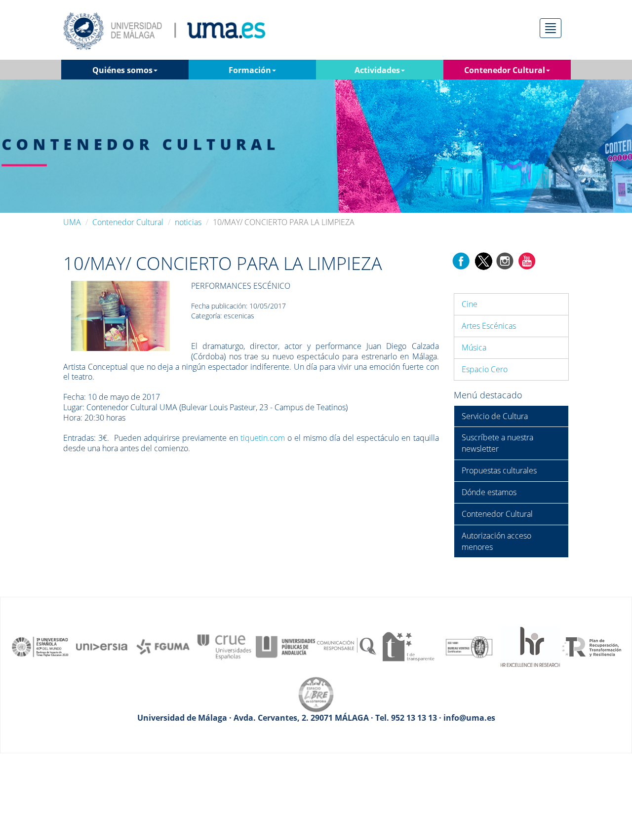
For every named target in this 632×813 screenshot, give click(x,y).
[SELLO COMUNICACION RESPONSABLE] (346, 646)
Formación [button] (250, 70)
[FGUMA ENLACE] (163, 646)
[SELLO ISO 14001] (469, 646)
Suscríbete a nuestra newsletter (497, 443)
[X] (483, 260)
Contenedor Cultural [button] (504, 70)
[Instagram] (505, 260)
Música (474, 347)
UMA (72, 222)
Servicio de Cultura (495, 416)
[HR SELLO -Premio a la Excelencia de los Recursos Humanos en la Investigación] (530, 646)
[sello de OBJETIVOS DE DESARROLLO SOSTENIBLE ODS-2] (40, 646)
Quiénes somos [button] (122, 70)
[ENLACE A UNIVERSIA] (101, 646)
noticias (188, 222)
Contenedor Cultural (127, 222)
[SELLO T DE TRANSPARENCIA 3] (407, 646)
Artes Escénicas (489, 325)
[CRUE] (224, 646)
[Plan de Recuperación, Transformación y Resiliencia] (591, 646)
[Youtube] (527, 260)
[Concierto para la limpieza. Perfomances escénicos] (120, 315)
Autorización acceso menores (496, 541)
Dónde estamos (489, 492)
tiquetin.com (262, 437)
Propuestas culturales (499, 470)
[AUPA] (285, 646)
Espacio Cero (485, 369)
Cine (469, 304)
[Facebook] (461, 260)
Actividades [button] (377, 70)
